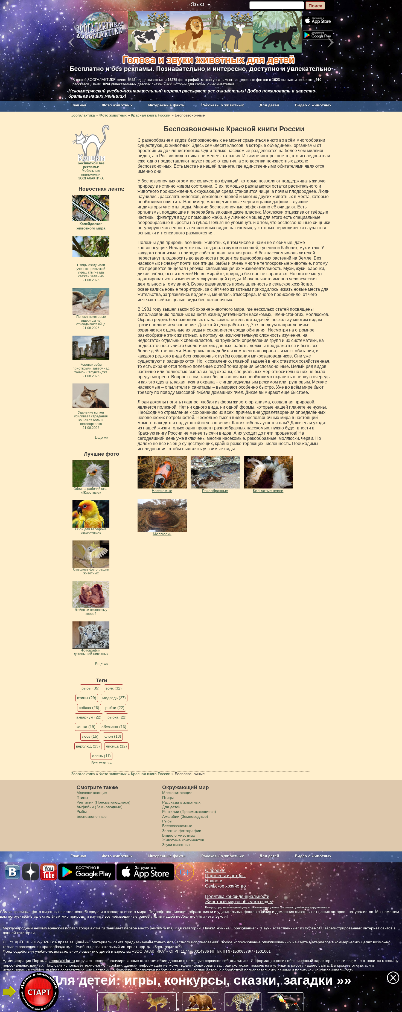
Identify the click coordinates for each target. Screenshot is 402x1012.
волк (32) (114, 688)
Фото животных (117, 105)
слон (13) (112, 736)
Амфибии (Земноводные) (100, 807)
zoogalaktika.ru (62, 960)
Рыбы (82, 811)
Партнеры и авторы (225, 875)
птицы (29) (86, 698)
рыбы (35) (90, 688)
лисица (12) (116, 746)
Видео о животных (313, 105)
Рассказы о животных (222, 105)
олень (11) (101, 756)
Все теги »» (101, 763)
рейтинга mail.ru (164, 928)
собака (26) (89, 707)
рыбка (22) (117, 717)
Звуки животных (176, 844)
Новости (213, 881)
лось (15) (90, 736)
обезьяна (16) (113, 727)
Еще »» (101, 437)
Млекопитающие (92, 792)
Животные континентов (183, 840)
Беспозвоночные (92, 816)
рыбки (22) (114, 707)
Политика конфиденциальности (237, 896)
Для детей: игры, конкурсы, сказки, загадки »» (200, 980)
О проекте (215, 870)
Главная (78, 105)
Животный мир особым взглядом (239, 901)
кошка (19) (86, 727)
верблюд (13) (88, 746)
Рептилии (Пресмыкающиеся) (103, 802)
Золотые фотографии (181, 830)
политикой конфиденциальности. (325, 970)
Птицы (82, 797)
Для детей (269, 105)
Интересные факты (166, 105)
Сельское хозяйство (225, 886)
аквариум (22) (88, 717)
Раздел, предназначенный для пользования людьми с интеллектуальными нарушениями (267, 907)
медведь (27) (114, 698)
